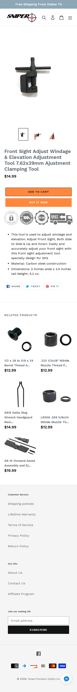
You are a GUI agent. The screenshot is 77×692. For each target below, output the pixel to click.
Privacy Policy (18, 535)
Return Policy (18, 546)
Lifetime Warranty (22, 514)
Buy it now (38, 202)
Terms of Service (20, 525)
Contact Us (16, 583)
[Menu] (70, 17)
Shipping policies (21, 504)
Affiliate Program (21, 594)
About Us (15, 573)
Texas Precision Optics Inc (44, 678)
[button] (66, 679)
